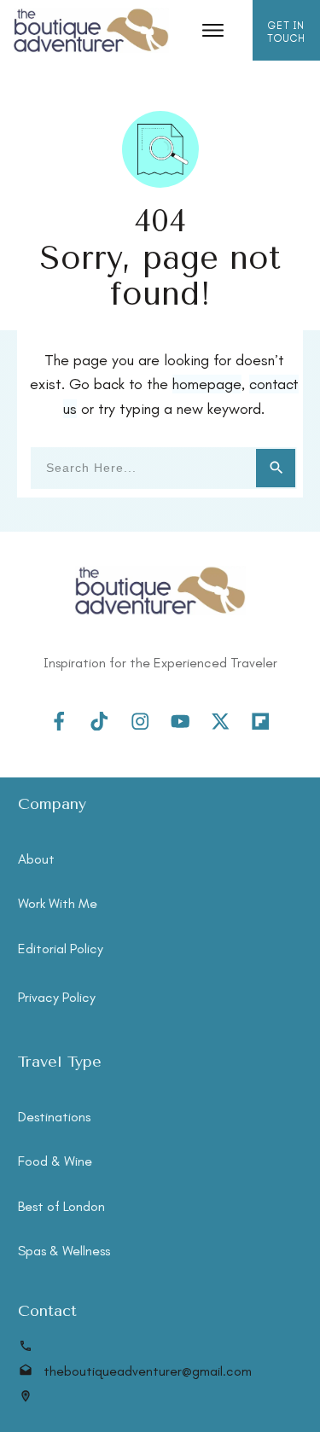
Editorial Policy (60, 948)
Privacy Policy (57, 997)
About (36, 859)
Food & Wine (55, 1161)
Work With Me (57, 903)
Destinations (54, 1117)
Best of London (61, 1206)
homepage (206, 384)
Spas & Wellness (64, 1251)
